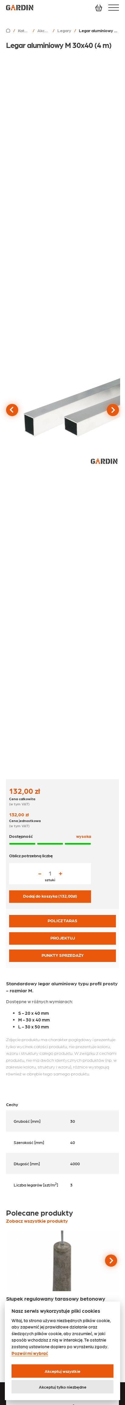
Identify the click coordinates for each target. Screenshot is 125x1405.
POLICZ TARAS (62, 920)
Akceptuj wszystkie (62, 1371)
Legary (64, 30)
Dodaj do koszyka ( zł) (50, 895)
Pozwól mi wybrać (30, 1353)
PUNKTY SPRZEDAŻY (63, 955)
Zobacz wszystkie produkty (37, 1221)
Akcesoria (43, 30)
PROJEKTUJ (62, 937)
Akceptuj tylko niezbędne (62, 1386)
